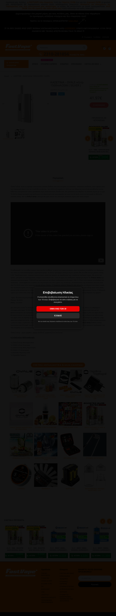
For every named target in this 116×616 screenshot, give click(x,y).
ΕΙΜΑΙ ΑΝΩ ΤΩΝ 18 (58, 309)
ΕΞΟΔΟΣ (58, 316)
